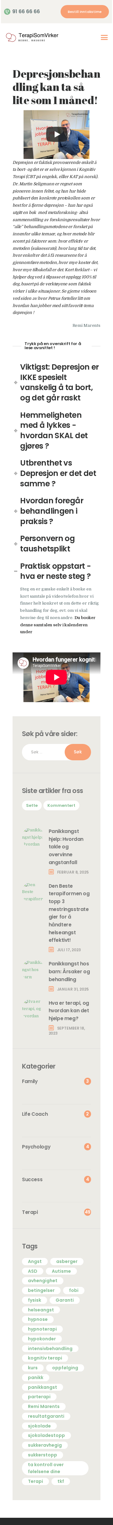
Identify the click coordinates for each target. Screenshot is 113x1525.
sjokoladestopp (46, 1435)
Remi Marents (44, 1406)
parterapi (39, 1397)
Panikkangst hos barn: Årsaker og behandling (69, 971)
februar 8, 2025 (73, 872)
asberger (67, 1261)
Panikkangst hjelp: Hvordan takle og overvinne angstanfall (66, 847)
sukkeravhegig (45, 1445)
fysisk (34, 1300)
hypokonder (42, 1339)
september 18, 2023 (67, 1030)
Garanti (65, 1300)
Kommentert (61, 805)
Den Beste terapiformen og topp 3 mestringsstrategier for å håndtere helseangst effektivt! (69, 913)
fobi (73, 1290)
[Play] (57, 134)
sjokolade (39, 1426)
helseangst (41, 1310)
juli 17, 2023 (69, 949)
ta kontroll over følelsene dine (46, 1468)
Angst (35, 1261)
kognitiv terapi (45, 1358)
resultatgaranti (46, 1416)
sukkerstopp (42, 1455)
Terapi (35, 1481)
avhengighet (42, 1280)
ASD (32, 1271)
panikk (35, 1377)
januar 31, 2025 (73, 989)
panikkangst (42, 1387)
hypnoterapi (42, 1329)
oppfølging (65, 1368)
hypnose (38, 1319)
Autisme (61, 1271)
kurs (33, 1368)
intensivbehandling (50, 1348)
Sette (32, 805)
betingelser (41, 1290)
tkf (60, 1481)
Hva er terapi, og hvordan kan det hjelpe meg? (69, 1011)
